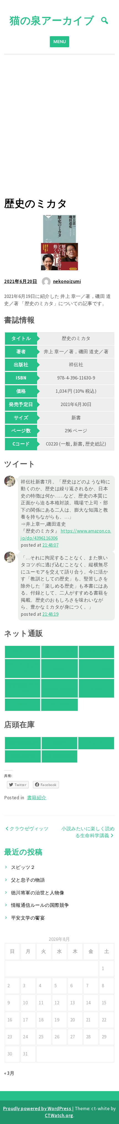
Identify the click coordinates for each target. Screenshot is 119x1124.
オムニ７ (96, 652)
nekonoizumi (67, 281)
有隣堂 (59, 743)
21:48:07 (50, 545)
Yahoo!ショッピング (22, 668)
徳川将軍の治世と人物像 (37, 893)
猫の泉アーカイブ (52, 20)
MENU (59, 41)
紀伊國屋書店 (22, 743)
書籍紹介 (36, 798)
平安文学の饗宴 (28, 918)
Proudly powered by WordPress (37, 1108)
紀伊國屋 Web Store (22, 688)
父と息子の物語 (28, 880)
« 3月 (9, 1073)
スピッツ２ (23, 867)
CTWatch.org (59, 1115)
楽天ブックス (59, 652)
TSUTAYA (59, 704)
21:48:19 (50, 614)
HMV (23, 704)
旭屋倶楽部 (23, 756)
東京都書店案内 (60, 756)
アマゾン (22, 652)
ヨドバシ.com (96, 668)
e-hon (96, 688)
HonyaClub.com (59, 688)
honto (59, 668)
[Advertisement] (59, 126)
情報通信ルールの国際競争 (40, 905)
